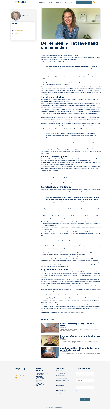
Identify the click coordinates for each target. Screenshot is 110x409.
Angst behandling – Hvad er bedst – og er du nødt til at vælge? (80, 349)
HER (74, 312)
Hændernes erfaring (17, 27)
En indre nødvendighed (18, 30)
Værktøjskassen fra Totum (19, 33)
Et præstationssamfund (18, 36)
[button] (45, 2)
